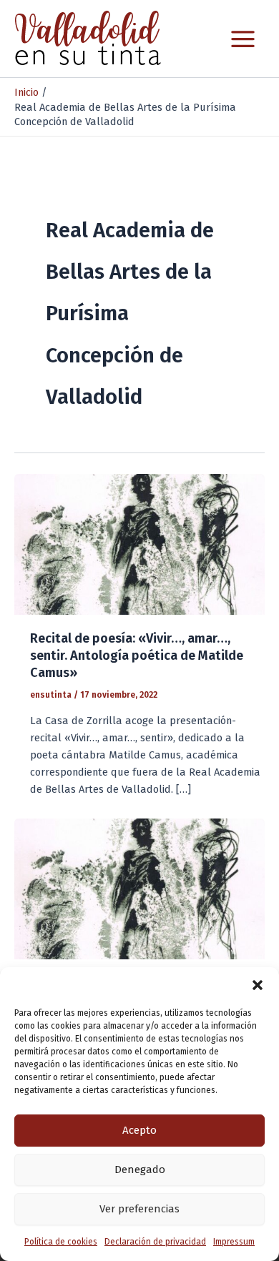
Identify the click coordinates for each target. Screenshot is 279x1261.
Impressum (234, 1242)
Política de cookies (60, 1242)
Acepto (139, 1130)
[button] (257, 985)
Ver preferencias (139, 1208)
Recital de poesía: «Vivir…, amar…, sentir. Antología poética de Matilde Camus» (136, 655)
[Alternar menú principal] (243, 39)
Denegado (139, 1169)
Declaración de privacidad (155, 1242)
